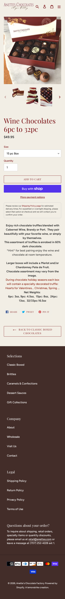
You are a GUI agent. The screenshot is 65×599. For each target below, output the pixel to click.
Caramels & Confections (22, 383)
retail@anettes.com (39, 539)
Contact (12, 455)
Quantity (8, 160)
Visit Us (11, 446)
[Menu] (59, 6)
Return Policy (15, 490)
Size (6, 146)
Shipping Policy (17, 481)
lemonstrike (33, 587)
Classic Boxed (15, 364)
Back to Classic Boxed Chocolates (35, 331)
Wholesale (13, 436)
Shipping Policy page (31, 206)
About (11, 427)
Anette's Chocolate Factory (30, 583)
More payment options (32, 197)
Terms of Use (15, 509)
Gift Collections (17, 402)
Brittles (11, 374)
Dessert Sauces (16, 393)
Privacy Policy (15, 499)
